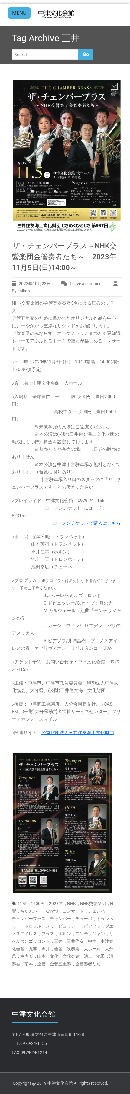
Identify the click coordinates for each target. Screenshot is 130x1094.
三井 (58, 941)
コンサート (73, 911)
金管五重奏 (60, 963)
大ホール (92, 948)
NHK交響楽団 (93, 903)
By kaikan (21, 290)
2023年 (56, 903)
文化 (54, 956)
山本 (41, 956)
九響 (33, 948)
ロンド (43, 941)
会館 (58, 948)
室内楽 (26, 956)
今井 (45, 948)
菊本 (28, 963)
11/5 (22, 903)
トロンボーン (37, 926)
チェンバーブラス (29, 918)
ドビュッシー (67, 926)
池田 (100, 956)
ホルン (64, 933)
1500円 (38, 903)
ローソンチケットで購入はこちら (87, 523)
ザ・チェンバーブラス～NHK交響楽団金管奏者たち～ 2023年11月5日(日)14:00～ (64, 257)
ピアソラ (92, 926)
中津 (92, 941)
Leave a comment (86, 283)
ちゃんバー (30, 911)
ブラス (47, 933)
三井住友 (75, 941)
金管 (41, 963)
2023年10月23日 (35, 283)
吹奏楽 (73, 948)
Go (86, 54)
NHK (71, 903)
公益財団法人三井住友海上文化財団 (77, 732)
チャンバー (60, 918)
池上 (88, 956)
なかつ (52, 911)
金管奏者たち (88, 963)
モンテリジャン (90, 933)
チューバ (83, 918)
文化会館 (71, 956)
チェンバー (98, 911)
